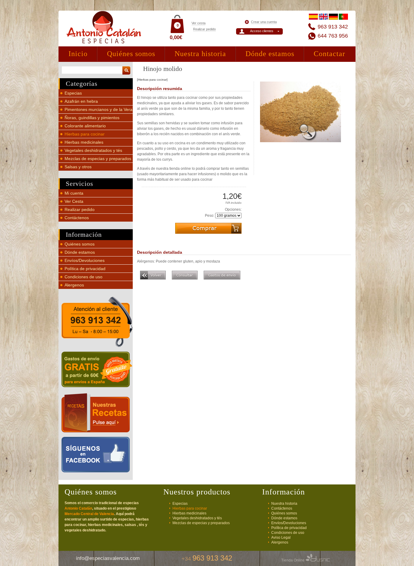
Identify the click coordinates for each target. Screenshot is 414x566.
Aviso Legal (281, 537)
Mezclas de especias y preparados (98, 158)
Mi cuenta (74, 193)
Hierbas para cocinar (85, 134)
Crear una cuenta (264, 22)
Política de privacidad (85, 268)
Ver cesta (198, 23)
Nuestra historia (200, 54)
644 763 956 (333, 36)
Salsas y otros (78, 166)
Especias (73, 93)
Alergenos (74, 285)
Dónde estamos (269, 54)
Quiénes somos (131, 54)
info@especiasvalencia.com (108, 558)
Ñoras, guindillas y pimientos (92, 117)
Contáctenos (77, 217)
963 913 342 (333, 27)
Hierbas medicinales (84, 142)
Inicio (78, 54)
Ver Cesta (74, 201)
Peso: (209, 215)
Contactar (329, 54)
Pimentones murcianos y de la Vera (98, 109)
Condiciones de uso (83, 276)
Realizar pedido (204, 29)
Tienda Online (293, 560)
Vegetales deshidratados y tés (93, 150)
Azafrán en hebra (81, 101)
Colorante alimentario (85, 125)
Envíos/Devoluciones (85, 260)
